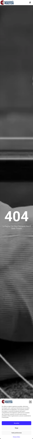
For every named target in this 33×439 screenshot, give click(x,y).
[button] (30, 402)
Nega (16, 428)
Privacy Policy (16, 436)
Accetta (16, 423)
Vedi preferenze (16, 433)
